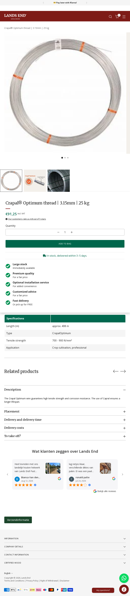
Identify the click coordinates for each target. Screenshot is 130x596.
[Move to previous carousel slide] (115, 371)
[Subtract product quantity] (58, 232)
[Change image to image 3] (59, 181)
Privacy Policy (32, 580)
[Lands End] (15, 16)
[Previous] (43, 2)
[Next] (86, 2)
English (7, 573)
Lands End (25, 578)
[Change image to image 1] (11, 181)
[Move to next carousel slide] (123, 371)
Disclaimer (64, 580)
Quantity (11, 225)
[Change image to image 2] (35, 181)
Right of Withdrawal (49, 580)
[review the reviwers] (59, 479)
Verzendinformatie (18, 520)
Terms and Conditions (14, 580)
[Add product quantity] (72, 232)
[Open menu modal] (124, 16)
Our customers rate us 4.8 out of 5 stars (27, 218)
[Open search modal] (110, 16)
